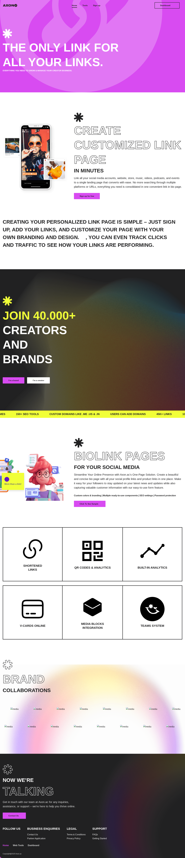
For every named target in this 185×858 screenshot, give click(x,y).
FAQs (95, 835)
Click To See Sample (89, 504)
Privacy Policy (73, 838)
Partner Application (36, 838)
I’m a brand (13, 380)
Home (6, 845)
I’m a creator (38, 380)
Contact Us (13, 816)
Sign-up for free (87, 196)
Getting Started (99, 838)
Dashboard (165, 5)
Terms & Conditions (76, 835)
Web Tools (18, 845)
